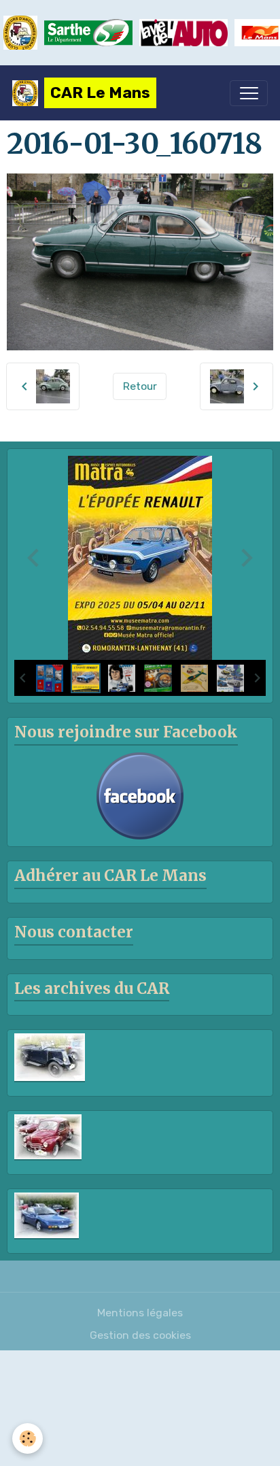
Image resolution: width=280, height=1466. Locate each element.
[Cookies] (27, 1438)
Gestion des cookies (140, 1335)
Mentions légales (140, 1312)
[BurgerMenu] (249, 93)
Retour (140, 386)
